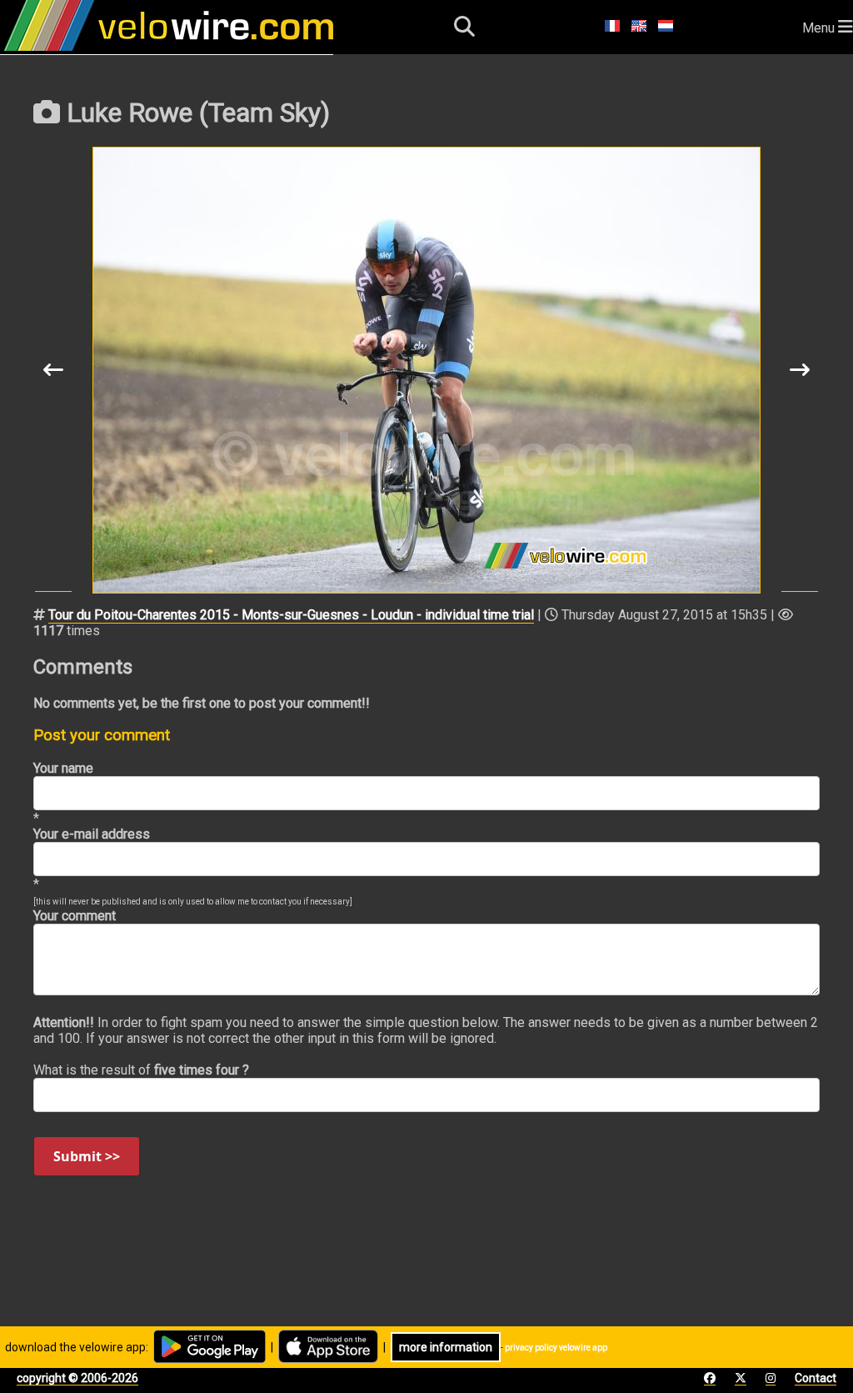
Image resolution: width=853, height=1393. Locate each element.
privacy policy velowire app (556, 1347)
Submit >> (86, 1156)
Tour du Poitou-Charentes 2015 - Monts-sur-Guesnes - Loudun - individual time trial (291, 615)
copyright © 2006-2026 (77, 1378)
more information (445, 1347)
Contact (815, 1378)
